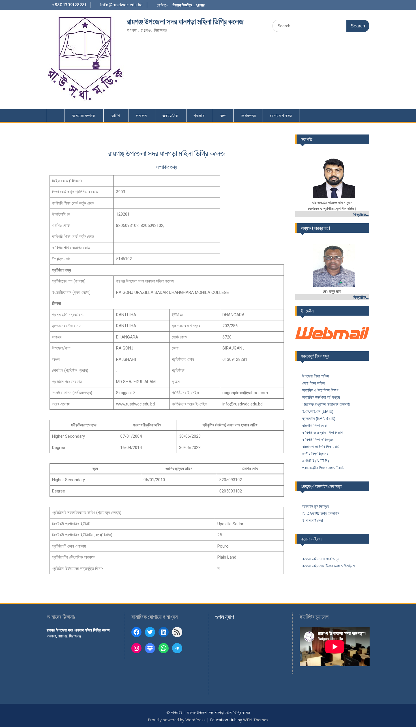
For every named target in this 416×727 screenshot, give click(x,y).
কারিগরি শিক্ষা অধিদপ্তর (318, 439)
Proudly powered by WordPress (176, 719)
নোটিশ (115, 115)
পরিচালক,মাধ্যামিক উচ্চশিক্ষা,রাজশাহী (326, 404)
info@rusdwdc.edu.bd (121, 4)
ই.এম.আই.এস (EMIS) (317, 411)
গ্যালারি (199, 115)
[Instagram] (136, 648)
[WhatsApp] (163, 648)
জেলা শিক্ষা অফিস (313, 383)
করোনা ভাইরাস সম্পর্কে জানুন (320, 558)
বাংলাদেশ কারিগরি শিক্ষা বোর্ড (320, 446)
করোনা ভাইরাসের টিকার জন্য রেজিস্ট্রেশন (329, 565)
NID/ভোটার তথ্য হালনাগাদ (320, 513)
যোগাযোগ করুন (281, 115)
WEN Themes (255, 719)
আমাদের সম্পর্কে (83, 115)
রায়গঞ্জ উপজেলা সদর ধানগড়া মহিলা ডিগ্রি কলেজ (185, 21)
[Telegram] (177, 648)
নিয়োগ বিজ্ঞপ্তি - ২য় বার (189, 5)
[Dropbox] (150, 648)
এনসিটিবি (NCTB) (315, 460)
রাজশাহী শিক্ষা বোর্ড (314, 425)
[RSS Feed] (177, 632)
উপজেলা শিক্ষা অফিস (315, 376)
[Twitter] (150, 632)
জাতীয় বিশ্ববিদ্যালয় (315, 453)
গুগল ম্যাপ (224, 616)
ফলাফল (141, 115)
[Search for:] (321, 25)
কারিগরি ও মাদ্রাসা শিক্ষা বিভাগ (322, 432)
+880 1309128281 (69, 4)
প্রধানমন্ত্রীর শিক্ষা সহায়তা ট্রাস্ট (323, 467)
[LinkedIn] (163, 632)
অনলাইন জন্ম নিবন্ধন (315, 506)
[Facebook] (136, 632)
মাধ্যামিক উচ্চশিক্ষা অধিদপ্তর (321, 397)
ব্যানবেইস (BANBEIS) (318, 418)
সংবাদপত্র (248, 115)
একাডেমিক (170, 115)
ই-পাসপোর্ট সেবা (312, 520)
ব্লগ (223, 115)
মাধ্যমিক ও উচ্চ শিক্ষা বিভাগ (320, 390)
